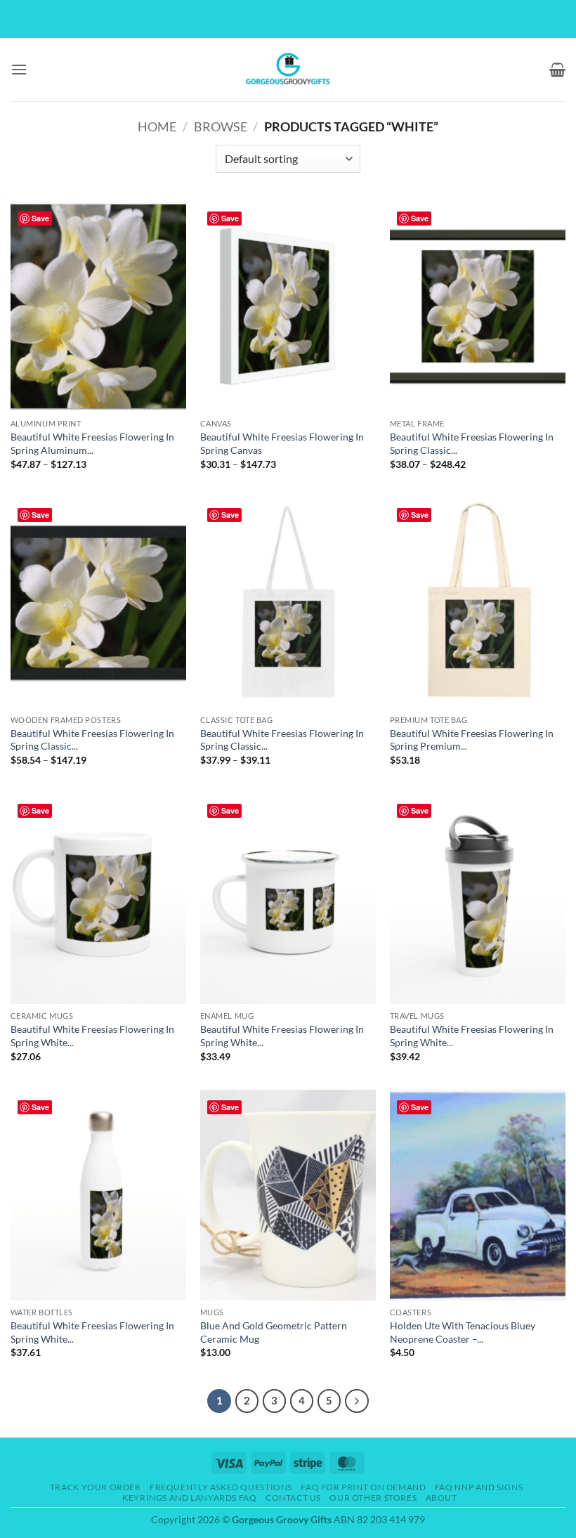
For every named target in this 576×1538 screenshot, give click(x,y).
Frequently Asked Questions (221, 1487)
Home (157, 126)
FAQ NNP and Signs (479, 1487)
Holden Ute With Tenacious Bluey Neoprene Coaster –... (462, 1332)
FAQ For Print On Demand (363, 1487)
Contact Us (293, 1497)
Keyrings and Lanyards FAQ (189, 1497)
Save (40, 218)
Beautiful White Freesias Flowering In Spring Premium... (472, 739)
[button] (19, 69)
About (441, 1497)
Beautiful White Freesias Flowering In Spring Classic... (472, 443)
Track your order (95, 1487)
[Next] (357, 1401)
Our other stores (373, 1497)
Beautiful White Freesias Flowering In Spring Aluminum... (92, 443)
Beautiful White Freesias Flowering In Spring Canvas (282, 443)
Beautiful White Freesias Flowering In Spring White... (92, 1035)
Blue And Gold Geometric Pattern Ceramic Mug (273, 1332)
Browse (220, 126)
